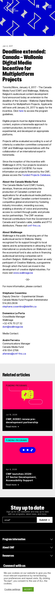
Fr (37, 6)
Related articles (16, 375)
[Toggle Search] (43, 6)
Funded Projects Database (36, 175)
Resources (8, 555)
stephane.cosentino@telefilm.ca (19, 306)
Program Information (13, 539)
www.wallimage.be (23, 272)
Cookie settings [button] (12, 589)
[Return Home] (13, 6)
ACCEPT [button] (28, 589)
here (21, 110)
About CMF (8, 547)
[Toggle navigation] (49, 6)
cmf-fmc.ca (34, 225)
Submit (43, 519)
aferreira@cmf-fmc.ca (14, 353)
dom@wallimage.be (12, 326)
